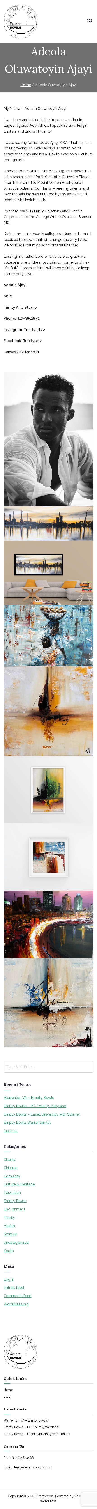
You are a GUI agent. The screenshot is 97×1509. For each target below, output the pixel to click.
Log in (9, 1279)
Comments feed (17, 1296)
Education (12, 1192)
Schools (10, 1234)
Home (8, 1390)
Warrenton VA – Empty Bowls (29, 1098)
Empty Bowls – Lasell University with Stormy (42, 1114)
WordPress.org (16, 1304)
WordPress (48, 1501)
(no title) (11, 1131)
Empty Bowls (15, 1201)
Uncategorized (16, 1242)
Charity (10, 1159)
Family (9, 1217)
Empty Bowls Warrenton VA (27, 1122)
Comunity (12, 1176)
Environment (14, 1209)
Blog (7, 1396)
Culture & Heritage (19, 1184)
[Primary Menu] (89, 21)
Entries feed (14, 1287)
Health (9, 1226)
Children (10, 1168)
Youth (9, 1251)
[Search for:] (48, 1066)
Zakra (78, 1496)
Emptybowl (44, 1496)
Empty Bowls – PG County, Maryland (35, 1106)
